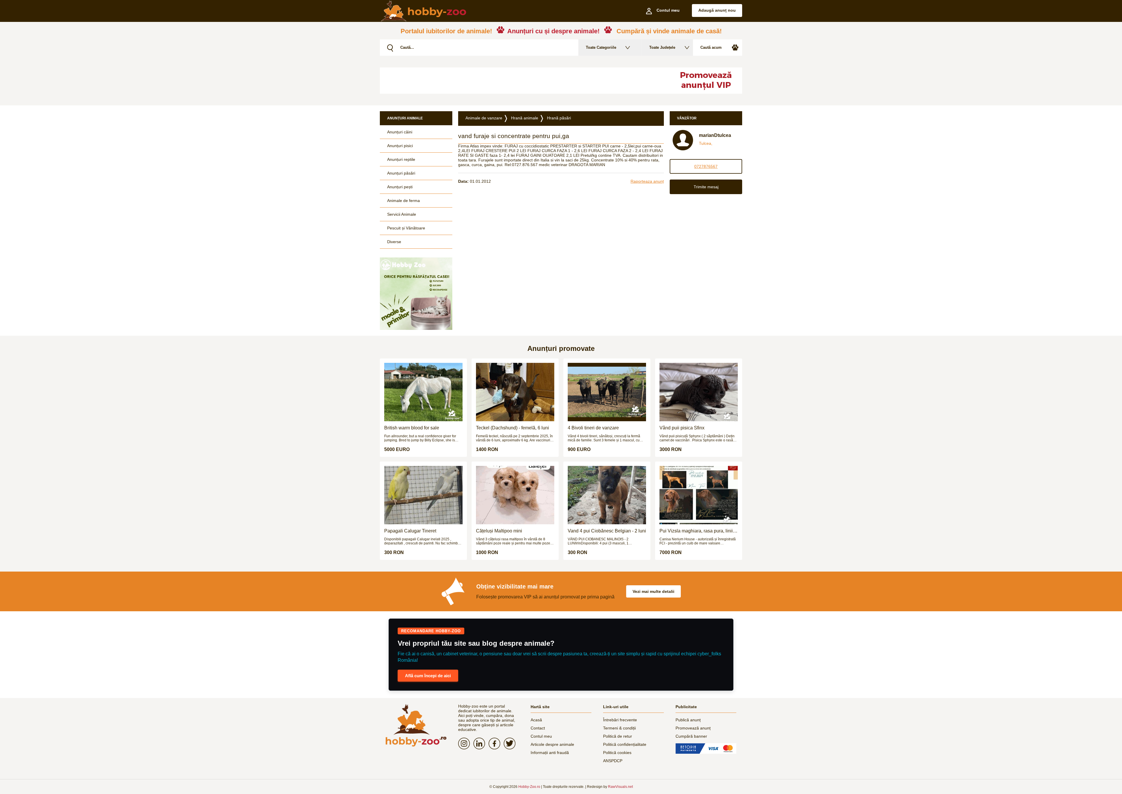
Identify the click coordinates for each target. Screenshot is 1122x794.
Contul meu (541, 736)
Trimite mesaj (706, 186)
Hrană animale (524, 118)
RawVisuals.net (620, 787)
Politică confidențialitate (624, 744)
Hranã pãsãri (559, 118)
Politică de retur (617, 736)
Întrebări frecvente (620, 720)
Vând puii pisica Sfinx (681, 427)
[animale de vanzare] (416, 725)
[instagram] (465, 743)
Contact (538, 728)
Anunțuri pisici (400, 145)
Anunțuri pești (400, 186)
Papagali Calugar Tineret (410, 530)
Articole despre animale (552, 744)
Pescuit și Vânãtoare (406, 228)
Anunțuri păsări (401, 173)
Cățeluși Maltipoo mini (499, 530)
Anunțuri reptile (401, 159)
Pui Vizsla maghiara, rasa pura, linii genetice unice (696, 531)
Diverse (394, 241)
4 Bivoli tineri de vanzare (593, 427)
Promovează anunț (693, 728)
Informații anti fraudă (550, 752)
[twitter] (511, 743)
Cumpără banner (691, 736)
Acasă (536, 720)
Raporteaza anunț (647, 181)
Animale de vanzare (483, 118)
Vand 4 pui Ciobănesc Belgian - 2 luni (607, 530)
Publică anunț (688, 720)
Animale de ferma (403, 200)
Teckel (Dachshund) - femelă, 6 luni (512, 427)
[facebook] (496, 743)
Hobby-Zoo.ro (529, 787)
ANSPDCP (612, 760)
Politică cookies (617, 752)
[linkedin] (481, 743)
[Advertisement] (521, 80)
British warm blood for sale (411, 427)
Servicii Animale (401, 214)
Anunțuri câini (399, 132)
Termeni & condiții (619, 728)
